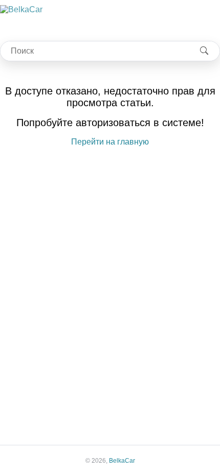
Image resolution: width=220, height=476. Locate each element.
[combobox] (95, 51)
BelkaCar (122, 460)
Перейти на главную (110, 141)
